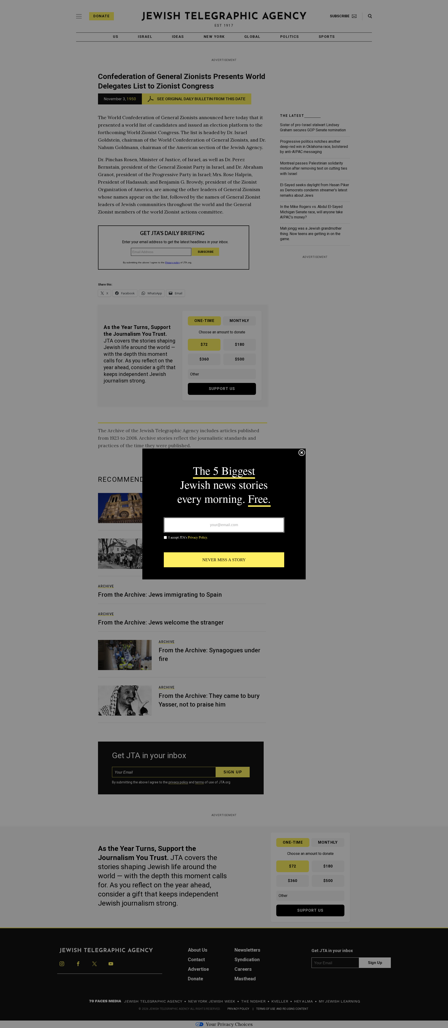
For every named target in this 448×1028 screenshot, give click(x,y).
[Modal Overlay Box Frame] (224, 514)
